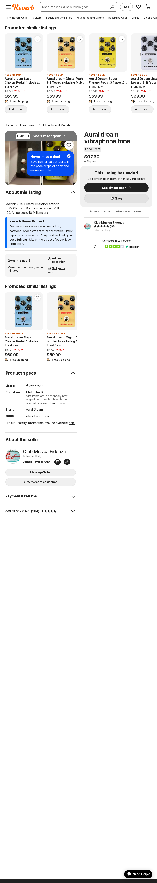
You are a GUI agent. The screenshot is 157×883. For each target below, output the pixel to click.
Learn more (57, 403)
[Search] (112, 6)
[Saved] (138, 6)
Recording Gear (117, 17)
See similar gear (47, 136)
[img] (101, 226)
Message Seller (40, 472)
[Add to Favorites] (37, 39)
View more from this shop (40, 481)
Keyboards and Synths (90, 17)
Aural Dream (34, 409)
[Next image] (37, 53)
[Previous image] (10, 53)
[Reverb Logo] (23, 7)
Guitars (37, 17)
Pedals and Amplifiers (59, 17)
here (72, 423)
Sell (126, 6)
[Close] (69, 156)
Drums (135, 17)
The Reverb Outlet (17, 17)
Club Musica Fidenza (109, 222)
